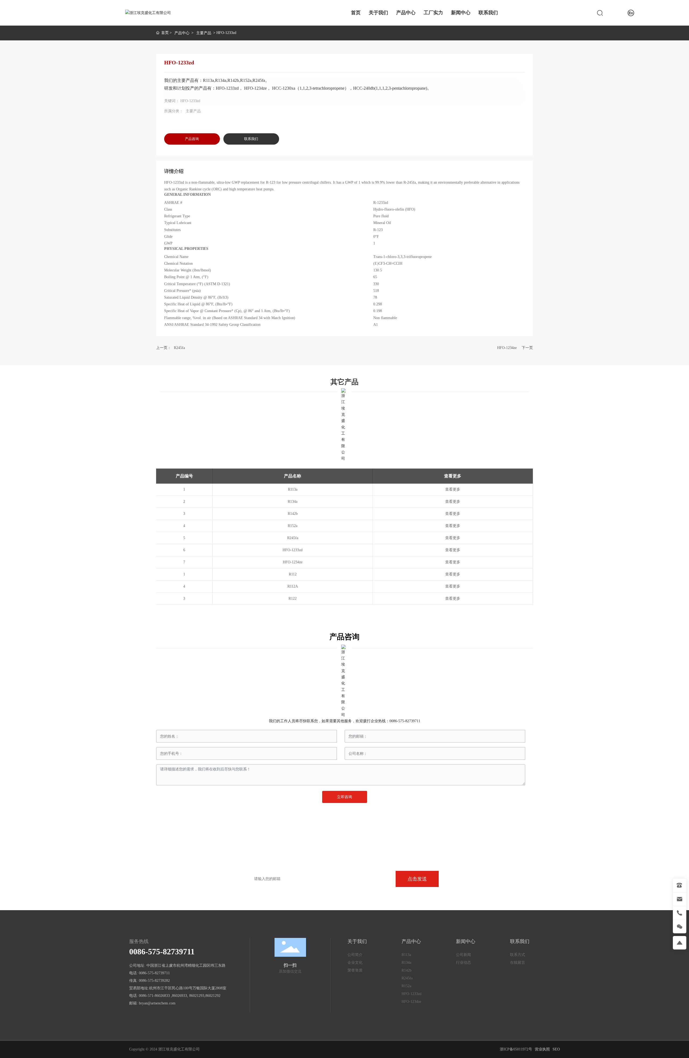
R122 (293, 598)
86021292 (212, 996)
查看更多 (452, 489)
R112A (292, 586)
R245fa (179, 348)
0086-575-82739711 (404, 721)
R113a (292, 489)
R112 (293, 574)
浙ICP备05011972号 (516, 1049)
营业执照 (542, 1049)
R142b (293, 514)
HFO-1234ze (507, 348)
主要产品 (203, 33)
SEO (556, 1049)
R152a (292, 526)
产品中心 (181, 33)
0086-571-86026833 (154, 996)
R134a (292, 502)
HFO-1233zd (293, 550)
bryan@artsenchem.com (157, 1003)
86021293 (196, 996)
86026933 (179, 996)
